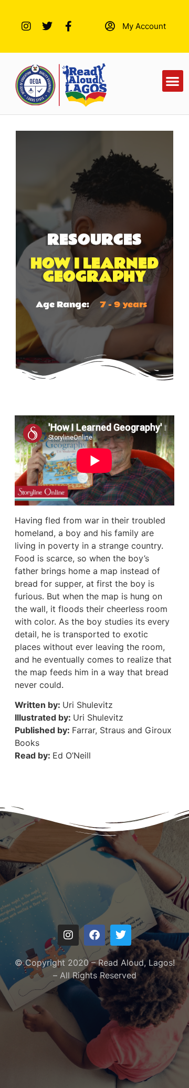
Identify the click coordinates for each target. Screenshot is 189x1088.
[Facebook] (94, 935)
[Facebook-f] (68, 26)
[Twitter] (47, 26)
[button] (173, 81)
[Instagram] (26, 26)
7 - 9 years (123, 304)
